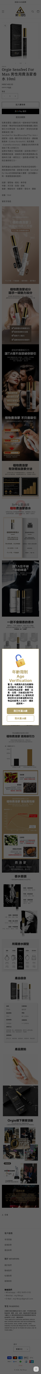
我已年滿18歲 (20, 711)
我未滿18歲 (20, 718)
